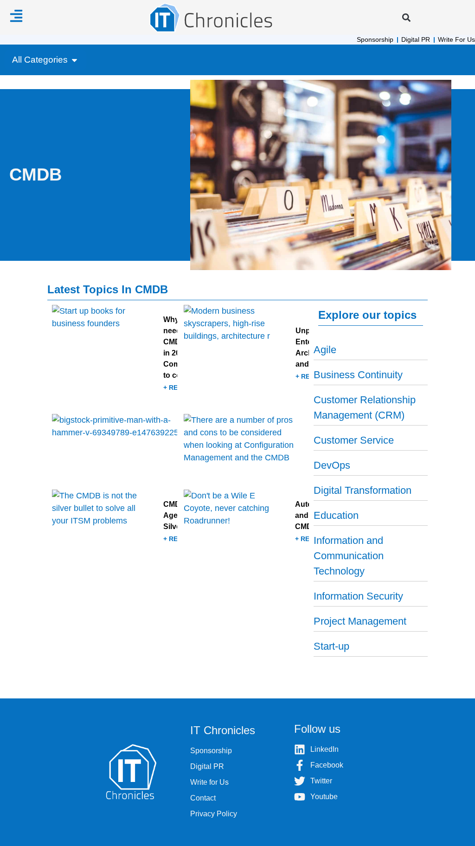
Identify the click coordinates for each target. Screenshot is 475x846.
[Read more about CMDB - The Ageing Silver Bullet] (114, 524)
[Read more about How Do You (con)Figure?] (114, 448)
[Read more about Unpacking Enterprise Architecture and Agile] (246, 356)
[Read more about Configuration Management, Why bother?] (246, 448)
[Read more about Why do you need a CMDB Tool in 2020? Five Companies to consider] (114, 356)
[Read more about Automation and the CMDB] (246, 524)
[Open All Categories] (74, 60)
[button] (406, 17)
